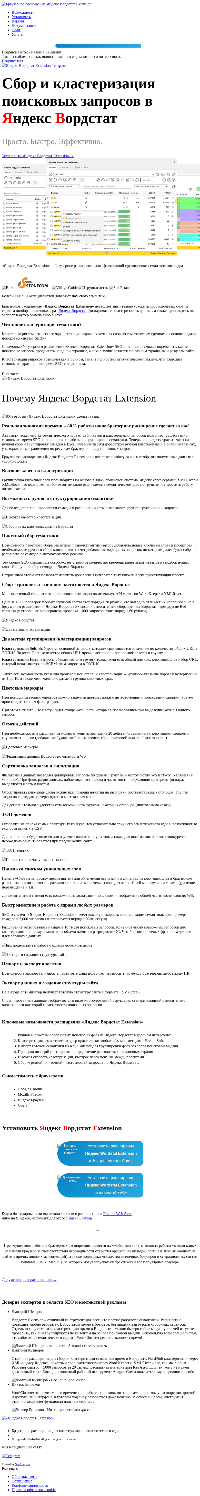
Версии (18, 21)
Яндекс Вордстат (72, 311)
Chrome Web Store (117, 1214)
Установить (21, 17)
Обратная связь (24, 1477)
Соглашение (22, 1481)
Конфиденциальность (30, 1485)
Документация (24, 25)
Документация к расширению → (29, 1280)
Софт (16, 30)
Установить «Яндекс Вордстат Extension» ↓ (38, 156)
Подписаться (12, 61)
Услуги (17, 34)
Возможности (23, 12)
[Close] (98, 46)
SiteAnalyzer (22, 1464)
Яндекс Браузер (79, 1218)
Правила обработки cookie (34, 1490)
